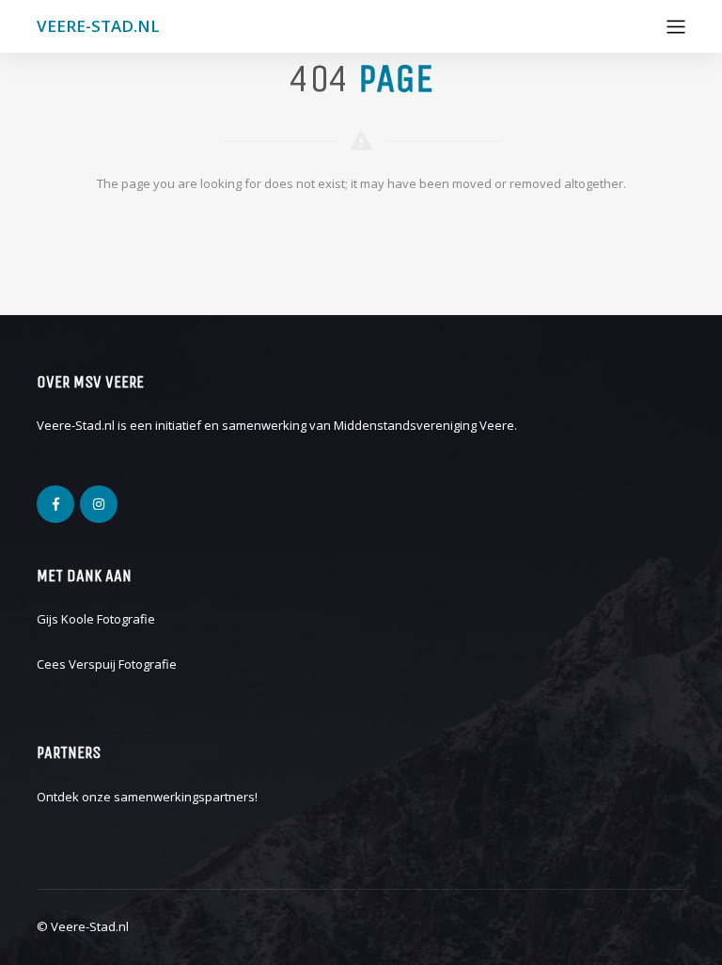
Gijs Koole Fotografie (96, 618)
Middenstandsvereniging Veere (424, 425)
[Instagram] (99, 504)
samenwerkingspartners (184, 796)
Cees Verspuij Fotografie (107, 664)
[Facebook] (55, 504)
